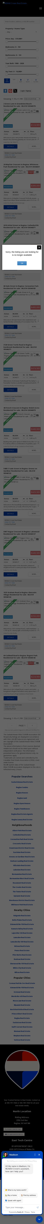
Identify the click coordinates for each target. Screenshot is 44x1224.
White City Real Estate (22, 968)
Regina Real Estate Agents (22, 814)
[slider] (7, 41)
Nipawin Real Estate (22, 1005)
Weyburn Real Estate (22, 1036)
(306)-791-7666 (10, 155)
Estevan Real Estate (22, 992)
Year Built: (15, 63)
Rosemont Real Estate (22, 883)
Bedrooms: (13, 47)
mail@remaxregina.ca (15, 1134)
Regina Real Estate (22, 1018)
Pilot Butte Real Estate (22, 955)
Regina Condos (22, 787)
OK (22, 263)
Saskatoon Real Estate (22, 1023)
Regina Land (22, 798)
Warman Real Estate (22, 1031)
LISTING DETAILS (10, 146)
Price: (14, 39)
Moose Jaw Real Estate (22, 1001)
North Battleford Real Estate (22, 1010)
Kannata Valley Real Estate (22, 929)
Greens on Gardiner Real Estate (22, 857)
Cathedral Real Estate (22, 835)
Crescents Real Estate (22, 844)
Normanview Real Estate (22, 874)
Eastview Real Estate (22, 852)
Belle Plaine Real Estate (22, 920)
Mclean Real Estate (22, 946)
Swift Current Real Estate (22, 1027)
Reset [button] (27, 80)
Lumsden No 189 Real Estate (22, 942)
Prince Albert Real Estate (22, 1014)
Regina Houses (22, 793)
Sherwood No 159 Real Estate (22, 964)
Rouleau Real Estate (22, 959)
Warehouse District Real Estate (22, 900)
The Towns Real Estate (22, 892)
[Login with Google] (10, 92)
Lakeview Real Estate (22, 870)
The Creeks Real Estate (22, 887)
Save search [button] (7, 80)
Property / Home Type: (15, 28)
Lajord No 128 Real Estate (22, 933)
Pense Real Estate (22, 951)
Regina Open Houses (22, 803)
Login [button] (25, 90)
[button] (13, 1129)
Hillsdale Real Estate (22, 865)
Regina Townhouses (22, 809)
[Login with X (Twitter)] (15, 92)
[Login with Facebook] (5, 92)
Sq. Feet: (14, 71)
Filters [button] (36, 80)
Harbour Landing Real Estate (22, 861)
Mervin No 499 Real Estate (22, 996)
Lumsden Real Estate (22, 938)
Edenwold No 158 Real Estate (22, 924)
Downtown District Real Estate (22, 848)
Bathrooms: (14, 55)
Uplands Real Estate (22, 896)
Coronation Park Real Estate (22, 839)
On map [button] (21, 80)
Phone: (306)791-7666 (14, 1129)
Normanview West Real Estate (22, 879)
